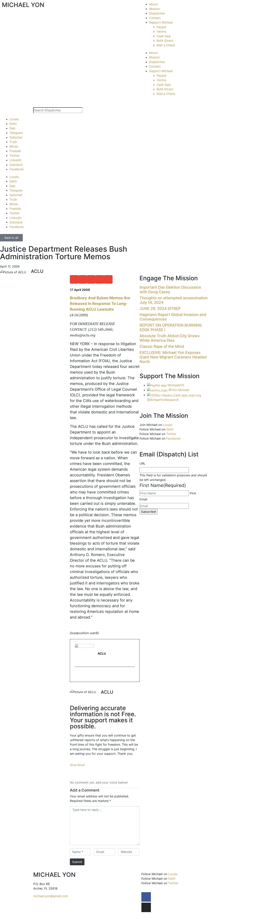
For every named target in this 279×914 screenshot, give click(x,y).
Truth (13, 142)
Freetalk (15, 151)
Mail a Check (166, 45)
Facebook (16, 169)
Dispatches (157, 13)
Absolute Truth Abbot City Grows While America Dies (170, 338)
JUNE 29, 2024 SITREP (160, 308)
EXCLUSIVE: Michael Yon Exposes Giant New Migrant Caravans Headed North (173, 357)
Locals (14, 119)
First (193, 493)
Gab (12, 128)
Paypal (161, 27)
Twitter (14, 155)
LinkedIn (15, 160)
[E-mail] (77, 675)
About (153, 4)
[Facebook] (146, 897)
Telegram (16, 133)
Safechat (15, 137)
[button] (74, 279)
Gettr (13, 124)
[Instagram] (146, 907)
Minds (13, 146)
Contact (155, 18)
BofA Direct (165, 40)
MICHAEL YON (23, 5)
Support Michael (161, 22)
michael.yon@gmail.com (50, 896)
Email (143, 499)
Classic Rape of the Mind (162, 346)
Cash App (164, 36)
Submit (77, 862)
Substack (16, 164)
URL (142, 463)
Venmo (161, 31)
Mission (154, 9)
